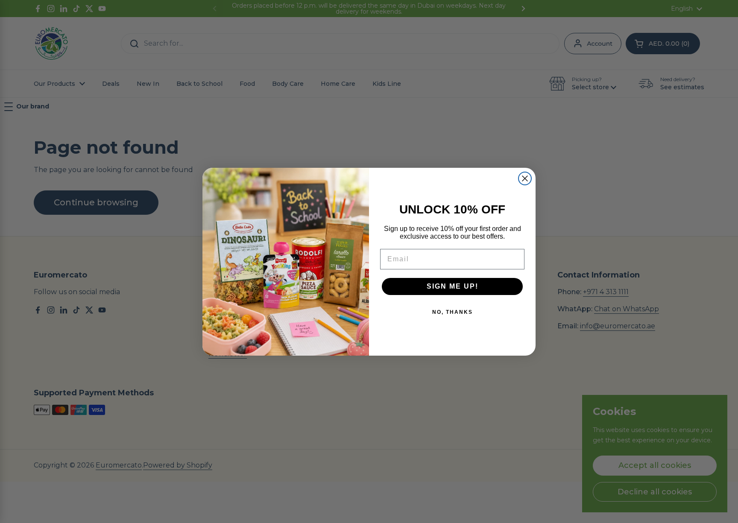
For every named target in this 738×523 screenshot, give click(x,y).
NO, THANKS (452, 312)
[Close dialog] (524, 178)
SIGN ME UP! (452, 286)
